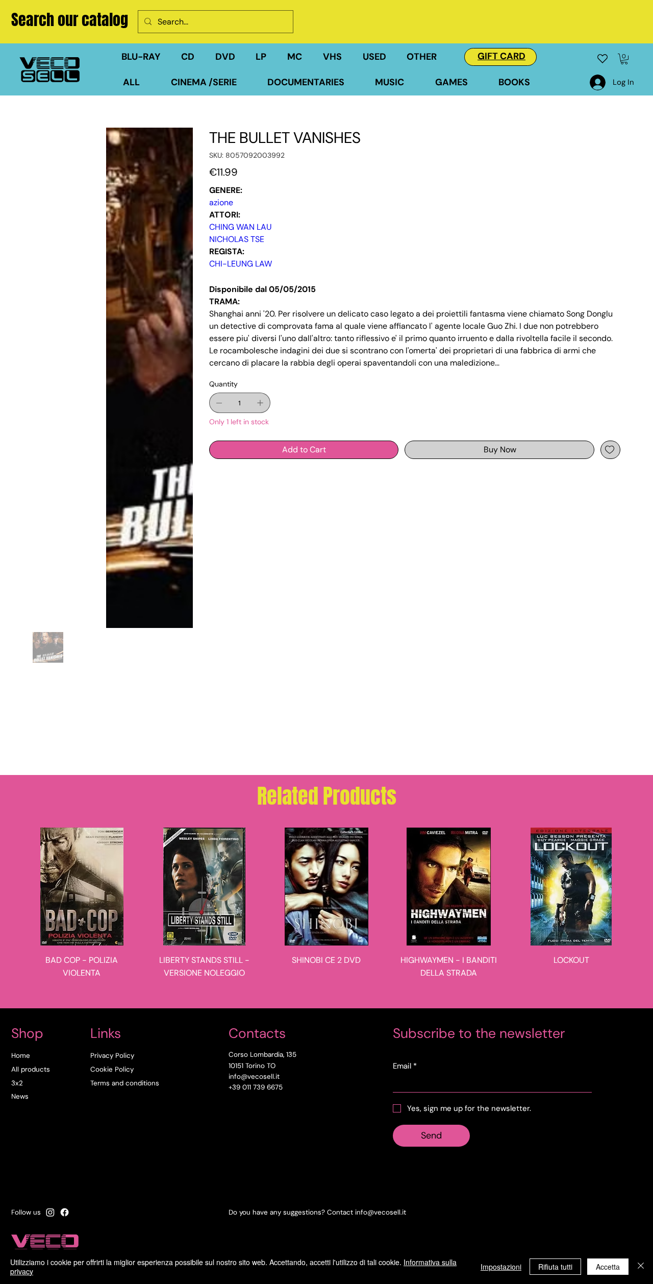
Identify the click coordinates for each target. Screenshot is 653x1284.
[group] (326, 913)
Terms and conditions (124, 1083)
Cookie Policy (112, 1069)
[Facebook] (64, 1212)
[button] (380, 56)
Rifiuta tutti (555, 1267)
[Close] (641, 1266)
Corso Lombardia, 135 (262, 1054)
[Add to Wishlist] (610, 450)
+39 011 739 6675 (256, 1087)
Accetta (608, 1267)
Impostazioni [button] (501, 1267)
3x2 (17, 1083)
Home (20, 1055)
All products (30, 1069)
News (20, 1096)
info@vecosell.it (380, 1212)
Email (405, 1066)
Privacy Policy (112, 1055)
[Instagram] (50, 1212)
